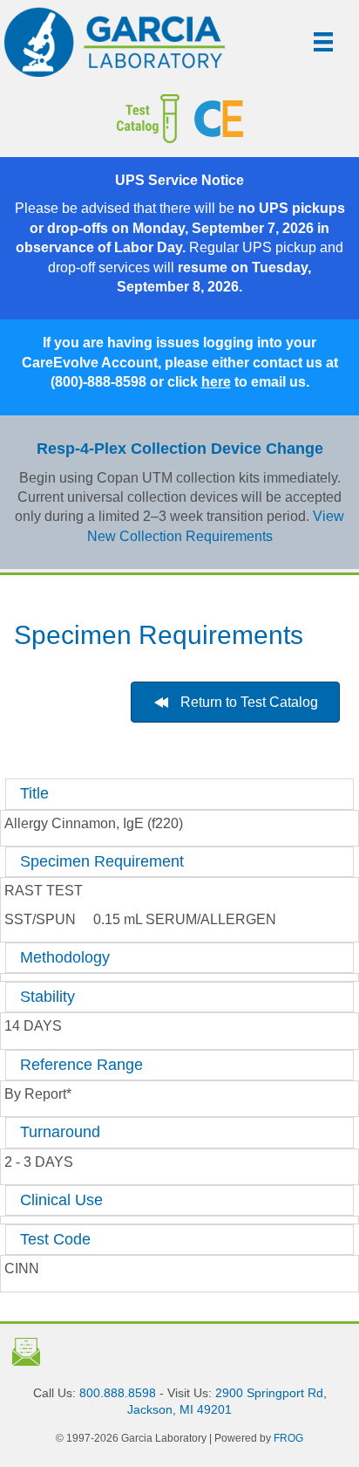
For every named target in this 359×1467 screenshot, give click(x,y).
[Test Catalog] (104, 118)
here (216, 381)
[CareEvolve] (270, 118)
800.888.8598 (117, 1393)
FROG (288, 1438)
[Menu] (323, 42)
